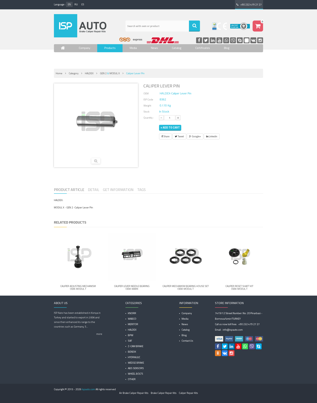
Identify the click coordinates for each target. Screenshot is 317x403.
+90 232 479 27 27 (251, 4)
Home (59, 73)
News (154, 48)
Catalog (176, 48)
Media (133, 48)
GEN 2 (103, 73)
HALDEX (89, 73)
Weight (147, 105)
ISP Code (148, 99)
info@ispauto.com (233, 330)
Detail (93, 189)
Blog (226, 48)
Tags (141, 189)
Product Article (69, 189)
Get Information (118, 189)
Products (110, 48)
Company (84, 48)
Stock (146, 111)
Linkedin (212, 136)
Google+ (196, 136)
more (99, 334)
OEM (146, 93)
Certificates (202, 48)
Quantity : (148, 117)
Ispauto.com (88, 389)
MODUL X (115, 73)
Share (166, 136)
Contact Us (68, 58)
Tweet (180, 136)
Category (74, 73)
